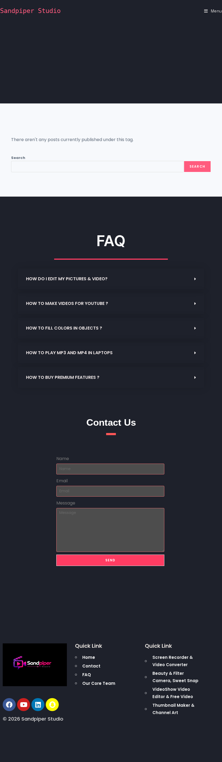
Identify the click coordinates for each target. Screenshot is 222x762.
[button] (111, 279)
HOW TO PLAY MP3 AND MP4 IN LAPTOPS (69, 353)
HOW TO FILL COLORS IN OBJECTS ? (64, 328)
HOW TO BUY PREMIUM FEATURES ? (62, 377)
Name (62, 458)
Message (65, 503)
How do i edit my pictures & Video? (66, 279)
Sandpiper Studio (30, 11)
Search (18, 157)
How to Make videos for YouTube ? (67, 303)
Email (62, 481)
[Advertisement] (111, 63)
